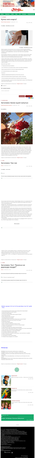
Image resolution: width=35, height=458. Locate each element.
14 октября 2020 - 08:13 (7, 165)
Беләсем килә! (5, 100)
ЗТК (19, 14)
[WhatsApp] (31, 98)
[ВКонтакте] (29, 98)
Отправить (29, 96)
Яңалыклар (7, 14)
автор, (2, 165)
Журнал (2, 14)
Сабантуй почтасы (31, 14)
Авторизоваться (21, 96)
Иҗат (16, 14)
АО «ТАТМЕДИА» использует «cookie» (6, 447)
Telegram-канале (20, 83)
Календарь (24, 14)
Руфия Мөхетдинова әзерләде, (6, 105)
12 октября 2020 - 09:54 (7, 269)
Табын (3, 160)
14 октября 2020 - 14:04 (15, 105)
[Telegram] (33, 98)
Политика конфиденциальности (6, 450)
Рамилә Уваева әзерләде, (5, 21)
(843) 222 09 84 (25, 457)
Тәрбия (12, 14)
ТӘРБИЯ (3, 262)
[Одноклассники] (30, 98)
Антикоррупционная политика (5, 446)
